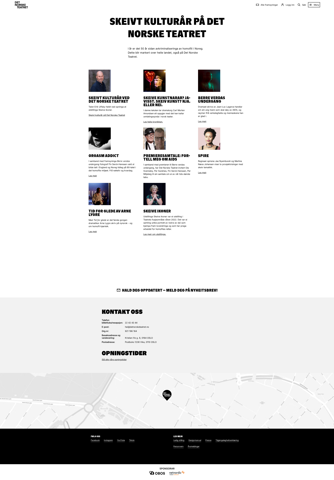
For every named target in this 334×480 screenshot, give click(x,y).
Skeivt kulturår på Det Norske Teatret (107, 115)
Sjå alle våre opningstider (114, 359)
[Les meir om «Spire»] (209, 139)
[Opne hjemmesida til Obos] (157, 473)
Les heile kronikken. (153, 121)
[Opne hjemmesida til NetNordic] (177, 473)
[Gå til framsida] (21, 4)
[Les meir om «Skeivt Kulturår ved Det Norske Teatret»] (100, 81)
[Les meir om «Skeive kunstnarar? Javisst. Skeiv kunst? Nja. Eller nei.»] (154, 81)
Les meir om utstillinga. (154, 234)
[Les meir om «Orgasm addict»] (100, 139)
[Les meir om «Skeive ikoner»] (154, 194)
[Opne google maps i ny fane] (167, 401)
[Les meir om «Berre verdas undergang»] (209, 81)
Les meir (202, 121)
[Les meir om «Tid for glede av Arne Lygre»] (100, 194)
